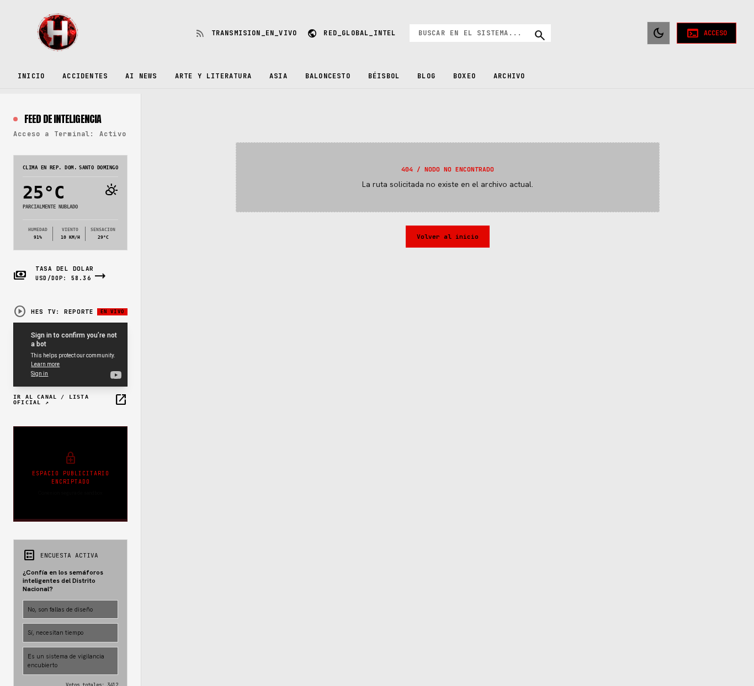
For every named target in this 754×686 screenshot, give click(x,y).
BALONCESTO (328, 76)
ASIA (278, 76)
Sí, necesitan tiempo (55, 632)
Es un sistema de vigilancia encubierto (66, 660)
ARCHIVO (509, 76)
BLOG (426, 76)
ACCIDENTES (85, 76)
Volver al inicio (448, 236)
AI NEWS (141, 76)
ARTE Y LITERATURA (213, 76)
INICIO (31, 76)
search (539, 35)
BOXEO (464, 76)
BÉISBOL (384, 76)
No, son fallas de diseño (60, 609)
